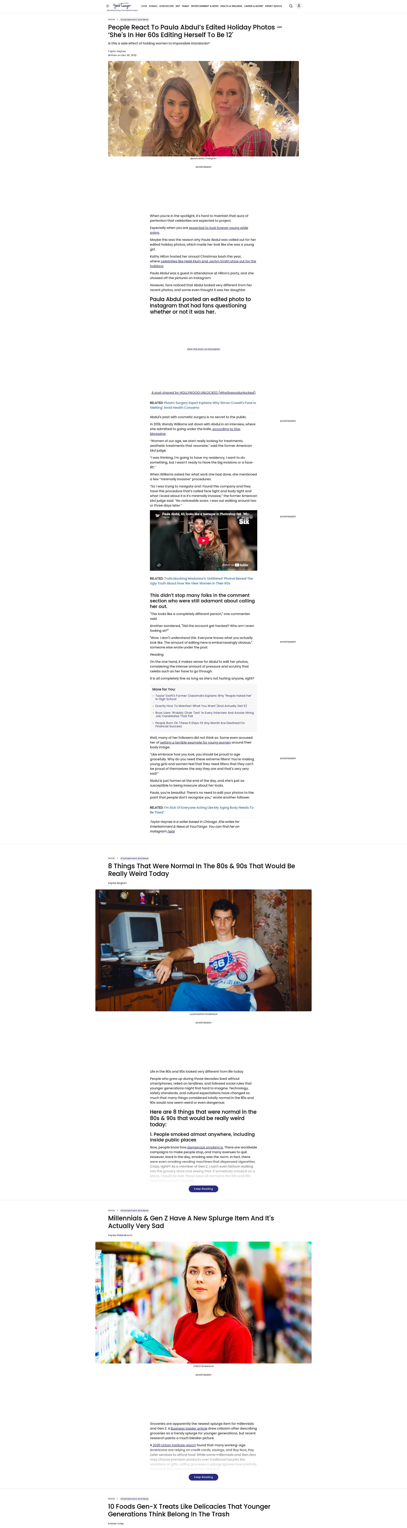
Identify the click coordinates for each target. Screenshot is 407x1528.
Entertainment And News (134, 19)
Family (185, 6)
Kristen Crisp (116, 1523)
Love (144, 6)
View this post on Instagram (203, 349)
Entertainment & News (204, 6)
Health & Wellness (231, 6)
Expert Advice (273, 6)
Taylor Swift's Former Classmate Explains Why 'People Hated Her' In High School (203, 697)
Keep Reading (203, 1189)
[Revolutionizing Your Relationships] (122, 6)
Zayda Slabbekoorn (120, 1235)
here (170, 831)
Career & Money (253, 6)
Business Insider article (189, 1428)
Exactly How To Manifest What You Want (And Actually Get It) (201, 706)
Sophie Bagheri (117, 883)
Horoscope (166, 6)
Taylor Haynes (117, 51)
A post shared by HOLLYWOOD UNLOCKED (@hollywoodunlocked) (204, 392)
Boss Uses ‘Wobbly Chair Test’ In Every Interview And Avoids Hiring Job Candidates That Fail (204, 714)
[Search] (290, 5)
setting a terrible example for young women (195, 742)
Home (111, 19)
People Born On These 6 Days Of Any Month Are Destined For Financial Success (200, 724)
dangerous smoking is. (205, 1147)
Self (178, 6)
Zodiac (153, 6)
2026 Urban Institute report (174, 1445)
